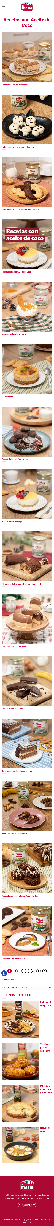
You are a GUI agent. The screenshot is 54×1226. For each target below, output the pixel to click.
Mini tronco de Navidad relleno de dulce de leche (22, 584)
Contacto (39, 1198)
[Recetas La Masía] (27, 6)
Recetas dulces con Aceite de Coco (16, 272)
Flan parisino (7, 397)
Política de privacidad (15, 1195)
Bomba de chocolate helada (13, 958)
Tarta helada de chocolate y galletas (17, 771)
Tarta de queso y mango (12, 521)
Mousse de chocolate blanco (14, 334)
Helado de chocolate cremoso (14, 833)
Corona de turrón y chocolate (14, 646)
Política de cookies (24, 1198)
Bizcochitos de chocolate (12, 709)
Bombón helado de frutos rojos (15, 459)
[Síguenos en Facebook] (20, 1205)
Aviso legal (31, 1195)
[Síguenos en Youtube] (34, 1205)
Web (47, 1198)
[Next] (44, 971)
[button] (3, 6)
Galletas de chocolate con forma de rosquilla (20, 209)
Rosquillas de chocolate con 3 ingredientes (20, 896)
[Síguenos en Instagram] (24, 1205)
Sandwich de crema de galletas (15, 85)
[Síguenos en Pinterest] (29, 1205)
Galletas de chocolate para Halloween (18, 147)
